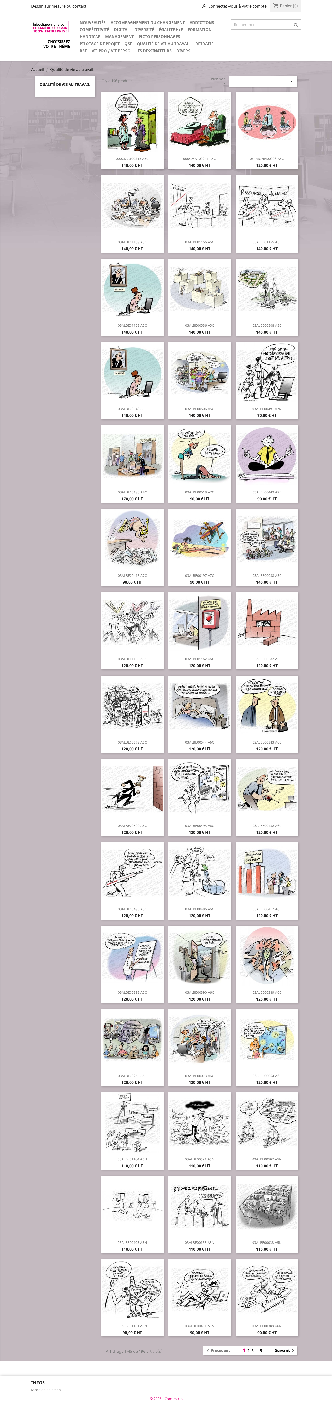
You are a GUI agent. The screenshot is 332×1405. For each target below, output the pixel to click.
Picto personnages (159, 36)
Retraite (204, 43)
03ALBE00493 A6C (199, 825)
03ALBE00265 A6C (132, 1075)
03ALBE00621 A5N (199, 1159)
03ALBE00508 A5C (267, 325)
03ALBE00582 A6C (267, 659)
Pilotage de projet (100, 43)
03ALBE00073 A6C (199, 1075)
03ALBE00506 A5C (199, 408)
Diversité (144, 29)
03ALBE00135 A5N (199, 1242)
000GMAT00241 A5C (199, 158)
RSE (83, 50)
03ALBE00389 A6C (267, 992)
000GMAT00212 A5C (132, 158)
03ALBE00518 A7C (199, 492)
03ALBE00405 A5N (132, 1242)
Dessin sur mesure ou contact (58, 6)
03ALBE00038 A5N (267, 1242)
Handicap (90, 36)
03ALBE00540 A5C (132, 408)
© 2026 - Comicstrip (166, 1398)
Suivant (285, 1351)
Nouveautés (93, 22)
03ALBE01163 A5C (132, 325)
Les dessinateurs (153, 50)
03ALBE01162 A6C (199, 659)
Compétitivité (94, 29)
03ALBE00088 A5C (267, 575)
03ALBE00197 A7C (199, 575)
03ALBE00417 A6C (267, 909)
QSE (128, 43)
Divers (183, 50)
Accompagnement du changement (148, 22)
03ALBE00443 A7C (267, 492)
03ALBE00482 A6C (267, 825)
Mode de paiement (46, 1389)
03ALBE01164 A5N (132, 1159)
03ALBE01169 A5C (132, 242)
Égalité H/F (171, 29)
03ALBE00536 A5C (199, 325)
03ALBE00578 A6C (132, 742)
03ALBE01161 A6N (132, 1326)
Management (119, 36)
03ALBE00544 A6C (199, 742)
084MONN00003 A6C (267, 158)
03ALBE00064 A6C (267, 1075)
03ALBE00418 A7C (132, 575)
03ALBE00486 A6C (199, 909)
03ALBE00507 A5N (267, 1159)
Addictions (202, 22)
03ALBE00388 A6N (267, 1326)
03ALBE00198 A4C (132, 492)
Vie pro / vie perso (111, 50)
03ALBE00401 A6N (199, 1326)
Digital (122, 29)
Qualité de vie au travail (164, 43)
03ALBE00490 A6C (132, 909)
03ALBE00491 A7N (267, 408)
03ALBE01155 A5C (267, 242)
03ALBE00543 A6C (267, 742)
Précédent (217, 1351)
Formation (200, 29)
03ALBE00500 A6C (132, 825)
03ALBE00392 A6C (132, 992)
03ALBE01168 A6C (132, 659)
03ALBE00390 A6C (199, 992)
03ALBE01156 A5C (199, 242)
